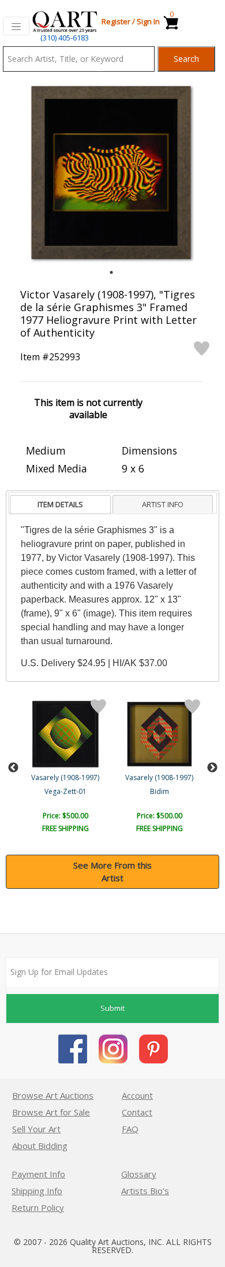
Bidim (159, 791)
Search (186, 58)
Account (137, 1095)
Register (116, 21)
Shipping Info (37, 1190)
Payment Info (38, 1174)
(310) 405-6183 (64, 37)
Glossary (138, 1174)
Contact (137, 1112)
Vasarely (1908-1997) (65, 777)
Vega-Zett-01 (65, 791)
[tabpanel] (111, 173)
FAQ (130, 1129)
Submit (112, 1008)
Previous (13, 768)
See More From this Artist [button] (112, 871)
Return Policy (38, 1207)
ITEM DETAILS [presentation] (60, 504)
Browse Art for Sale (51, 1112)
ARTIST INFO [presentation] (162, 504)
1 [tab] (111, 272)
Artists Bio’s (145, 1190)
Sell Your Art (36, 1129)
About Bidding (40, 1145)
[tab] (60, 504)
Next (212, 768)
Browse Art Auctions (52, 1095)
